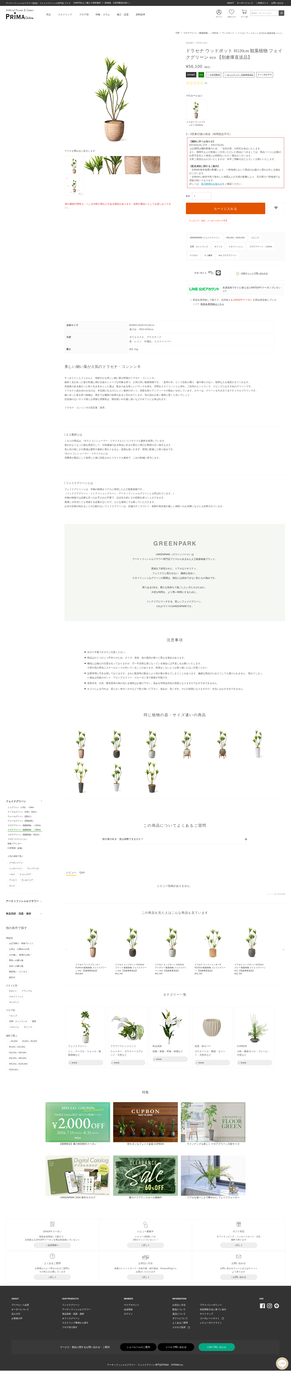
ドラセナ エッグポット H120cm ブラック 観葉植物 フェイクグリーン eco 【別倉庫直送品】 (131, 969)
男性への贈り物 (16, 960)
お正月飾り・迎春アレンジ (21, 943)
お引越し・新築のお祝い (20, 955)
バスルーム (14, 1027)
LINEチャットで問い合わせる (254, 273)
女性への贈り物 (16, 966)
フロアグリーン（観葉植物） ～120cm (24, 825)
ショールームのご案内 (138, 1347)
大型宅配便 (215, 75)
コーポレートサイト (211, 1318)
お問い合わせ (277, 3)
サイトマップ (206, 1314)
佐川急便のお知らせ (211, 183)
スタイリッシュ (16, 996)
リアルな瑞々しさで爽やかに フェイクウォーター (213, 1197)
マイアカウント (131, 1305)
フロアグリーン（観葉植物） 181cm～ (24, 834)
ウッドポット (228, 33)
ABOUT (230, 3)
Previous (66, 949)
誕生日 (12, 977)
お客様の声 (16, 1318)
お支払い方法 (179, 1305)
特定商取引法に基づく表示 (213, 1309)
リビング (13, 1016)
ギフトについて (180, 1318)
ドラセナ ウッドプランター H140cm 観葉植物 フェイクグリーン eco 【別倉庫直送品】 (90, 969)
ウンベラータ (33, 868)
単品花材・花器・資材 (18, 913)
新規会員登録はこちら (212, 304)
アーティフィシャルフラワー (22, 901)
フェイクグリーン (16, 801)
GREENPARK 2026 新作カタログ (77, 1197)
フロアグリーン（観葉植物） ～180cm (24, 830)
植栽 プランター (14, 843)
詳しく (146, 1245)
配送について (179, 1309)
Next (283, 949)
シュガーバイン (16, 868)
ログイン (128, 1314)
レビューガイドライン (211, 1322)
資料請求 (140, 14)
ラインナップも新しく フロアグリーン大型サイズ (213, 1144)
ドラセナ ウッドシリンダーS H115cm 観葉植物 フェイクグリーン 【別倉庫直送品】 (210, 969)
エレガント (14, 1002)
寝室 (34, 1021)
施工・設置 (123, 14)
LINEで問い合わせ (216, 1347)
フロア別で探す (69, 1327)
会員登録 (128, 1309)
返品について (179, 1314)
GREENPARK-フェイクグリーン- (205, 238)
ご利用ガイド (262, 3)
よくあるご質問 (180, 1322)
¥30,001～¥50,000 (17, 1058)
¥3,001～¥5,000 (29, 1041)
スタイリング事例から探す (75, 1322)
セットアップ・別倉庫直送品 (240, 75)
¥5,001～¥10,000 (17, 1047)
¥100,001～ (14, 1069)
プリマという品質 (20, 1305)
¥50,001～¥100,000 (18, 1064)
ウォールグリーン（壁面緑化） (21, 821)
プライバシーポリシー (211, 1305)
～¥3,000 (13, 1041)
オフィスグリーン (71, 1318)
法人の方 (15, 1314)
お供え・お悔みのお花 (19, 949)
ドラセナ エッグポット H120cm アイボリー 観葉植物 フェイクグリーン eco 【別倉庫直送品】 (170, 969)
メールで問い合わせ (176, 1347)
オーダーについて (245, 3)
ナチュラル (27, 991)
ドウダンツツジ (16, 863)
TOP (177, 33)
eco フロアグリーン (228, 255)
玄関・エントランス (18, 1021)
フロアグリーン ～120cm (260, 246)
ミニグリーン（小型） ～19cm (21, 807)
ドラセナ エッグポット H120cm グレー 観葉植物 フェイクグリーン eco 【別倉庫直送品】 (250, 969)
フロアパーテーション (17, 839)
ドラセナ (194, 255)
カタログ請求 (180, 1327)
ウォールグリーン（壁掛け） (20, 816)
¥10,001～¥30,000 (17, 1052)
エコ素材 (208, 255)
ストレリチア (25, 874)
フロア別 (84, 14)
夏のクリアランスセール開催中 (145, 1197)
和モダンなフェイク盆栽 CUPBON (145, 1144)
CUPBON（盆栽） (15, 848)
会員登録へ (53, 1245)
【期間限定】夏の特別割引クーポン (78, 1144)
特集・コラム (103, 14)
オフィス (28, 1027)
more (74, 1062)
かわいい (13, 991)
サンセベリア (27, 880)
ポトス (12, 886)
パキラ (12, 874)
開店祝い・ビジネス (18, 971)
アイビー (13, 880)
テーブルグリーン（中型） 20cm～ (23, 812)
